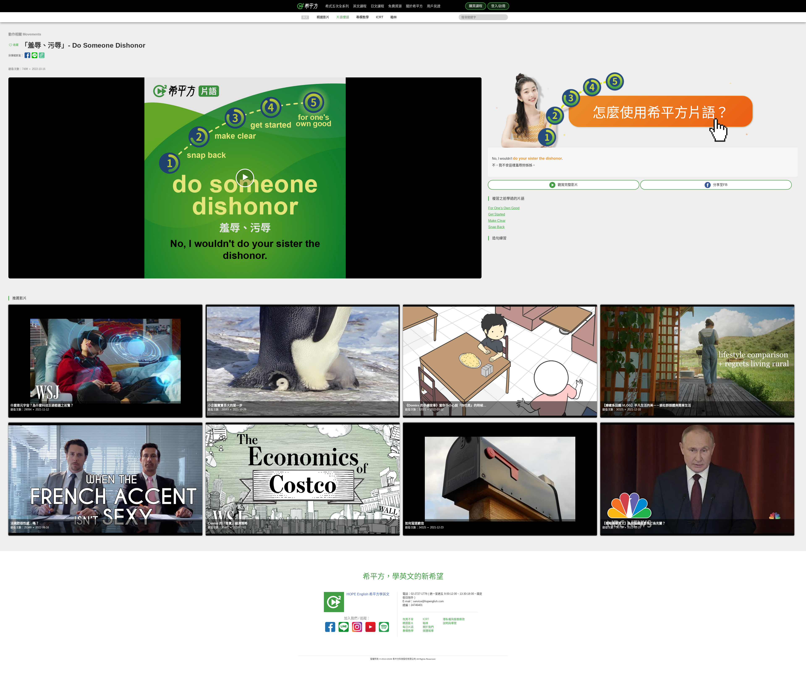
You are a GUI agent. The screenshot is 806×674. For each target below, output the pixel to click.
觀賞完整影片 (568, 185)
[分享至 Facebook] (27, 55)
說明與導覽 (450, 623)
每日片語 (408, 626)
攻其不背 (408, 619)
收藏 (15, 44)
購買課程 (475, 6)
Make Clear (496, 220)
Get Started (496, 214)
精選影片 (323, 17)
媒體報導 (428, 630)
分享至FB (720, 185)
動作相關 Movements (24, 34)
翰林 (393, 17)
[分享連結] (41, 55)
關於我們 (428, 626)
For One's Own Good (503, 208)
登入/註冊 (498, 6)
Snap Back (496, 227)
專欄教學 (362, 17)
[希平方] (309, 6)
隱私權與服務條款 (454, 619)
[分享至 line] (34, 55)
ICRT (379, 17)
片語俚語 (342, 17)
